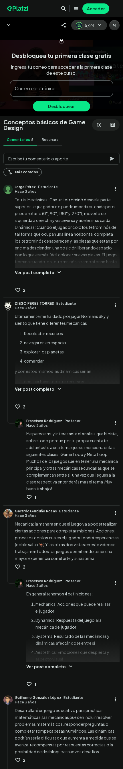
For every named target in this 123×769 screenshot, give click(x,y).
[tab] (20, 139)
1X (99, 124)
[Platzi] (18, 8)
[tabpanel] (61, 459)
